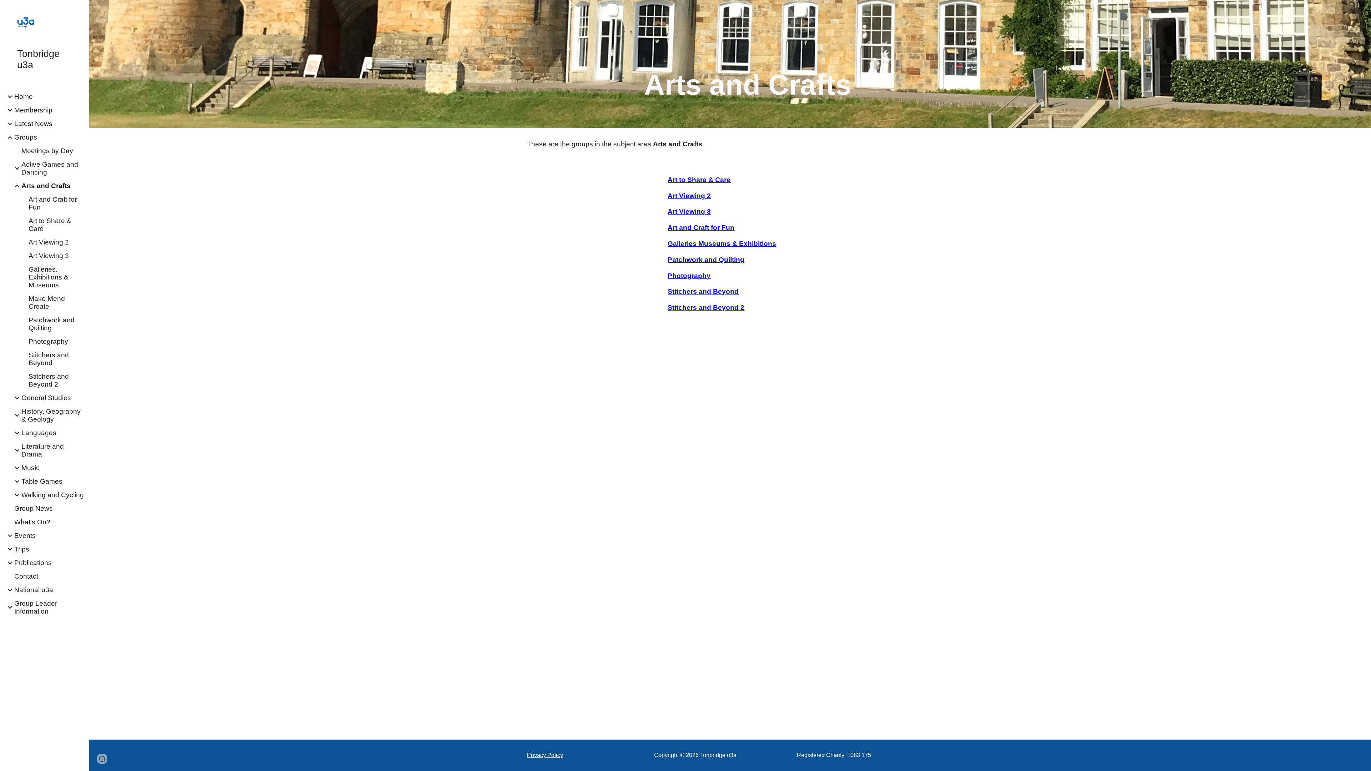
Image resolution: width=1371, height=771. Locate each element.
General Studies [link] (46, 398)
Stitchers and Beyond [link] (49, 359)
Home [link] (23, 96)
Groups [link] (25, 137)
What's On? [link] (32, 522)
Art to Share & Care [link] (50, 224)
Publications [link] (33, 562)
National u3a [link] (33, 590)
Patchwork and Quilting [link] (52, 324)
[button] (1362, 10)
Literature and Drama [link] (42, 450)
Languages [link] (38, 433)
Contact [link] (26, 576)
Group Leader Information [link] (35, 607)
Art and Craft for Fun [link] (53, 203)
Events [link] (25, 535)
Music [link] (30, 468)
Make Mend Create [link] (47, 302)
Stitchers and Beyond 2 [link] (49, 380)
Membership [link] (33, 110)
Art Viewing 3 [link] (49, 255)
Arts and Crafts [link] (46, 186)
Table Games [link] (41, 481)
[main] (747, 74)
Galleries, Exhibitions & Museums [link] (49, 277)
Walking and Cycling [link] (52, 495)
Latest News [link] (33, 123)
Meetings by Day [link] (47, 151)
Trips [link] (21, 549)
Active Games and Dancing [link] (49, 168)
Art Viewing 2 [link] (49, 242)
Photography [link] (48, 341)
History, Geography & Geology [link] (51, 415)
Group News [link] (33, 508)
